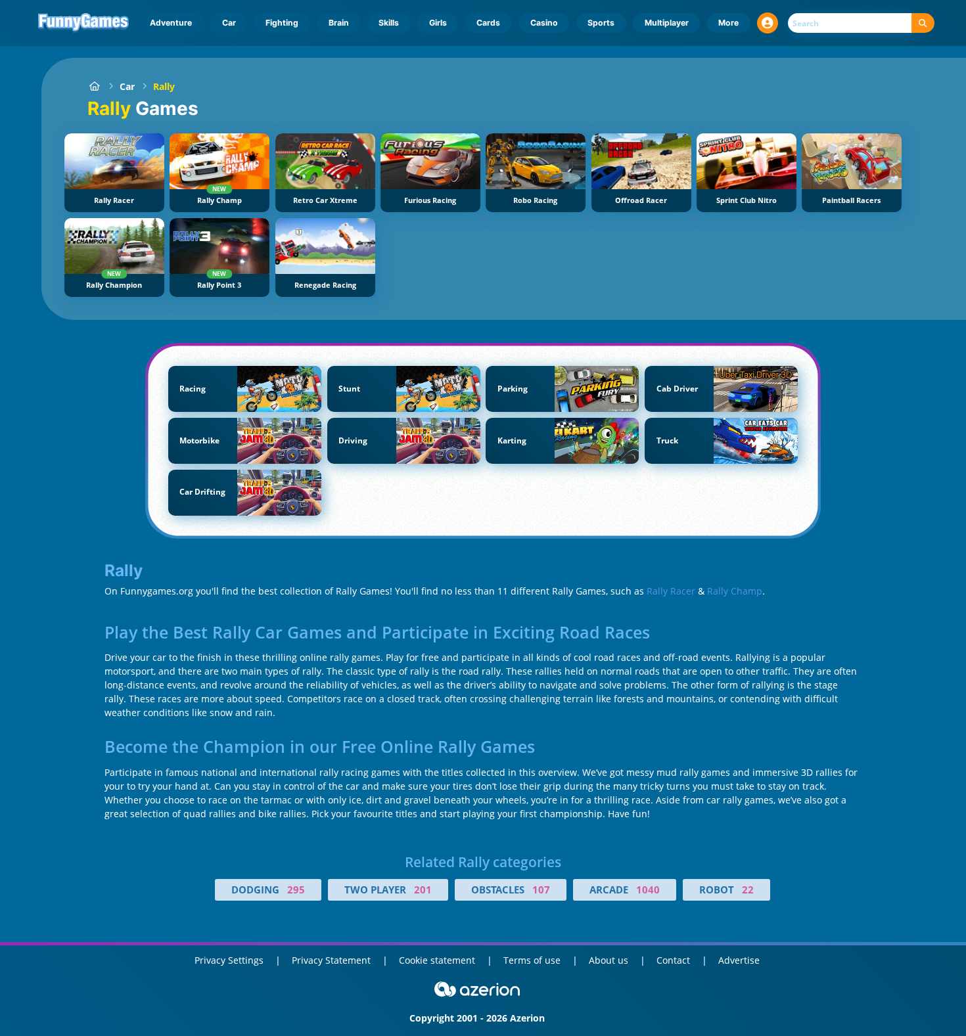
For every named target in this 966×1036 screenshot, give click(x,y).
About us (608, 960)
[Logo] (84, 23)
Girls (438, 23)
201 (423, 889)
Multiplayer (667, 23)
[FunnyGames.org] (94, 86)
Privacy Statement (331, 960)
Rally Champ (734, 591)
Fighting (281, 23)
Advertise (739, 960)
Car (229, 23)
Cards (488, 23)
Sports (600, 23)
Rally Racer (671, 591)
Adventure (171, 23)
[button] (767, 23)
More (728, 23)
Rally (164, 86)
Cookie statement (437, 960)
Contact (673, 960)
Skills (389, 23)
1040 (648, 889)
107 (541, 889)
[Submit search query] (922, 23)
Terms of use (532, 960)
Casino (544, 23)
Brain (339, 23)
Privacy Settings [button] (229, 960)
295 (296, 889)
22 (748, 889)
